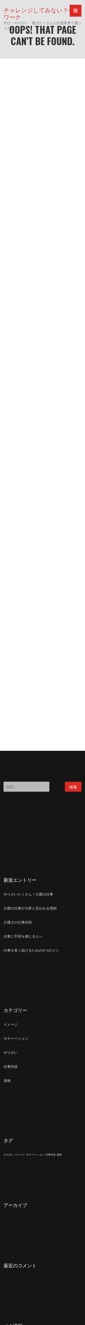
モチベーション (16, 1038)
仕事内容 (11, 1066)
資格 (7, 1080)
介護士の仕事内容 (18, 922)
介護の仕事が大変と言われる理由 (30, 908)
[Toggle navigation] (75, 11)
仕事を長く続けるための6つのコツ (31, 950)
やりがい (11, 1052)
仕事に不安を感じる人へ (23, 936)
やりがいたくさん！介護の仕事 (28, 894)
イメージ (11, 1024)
